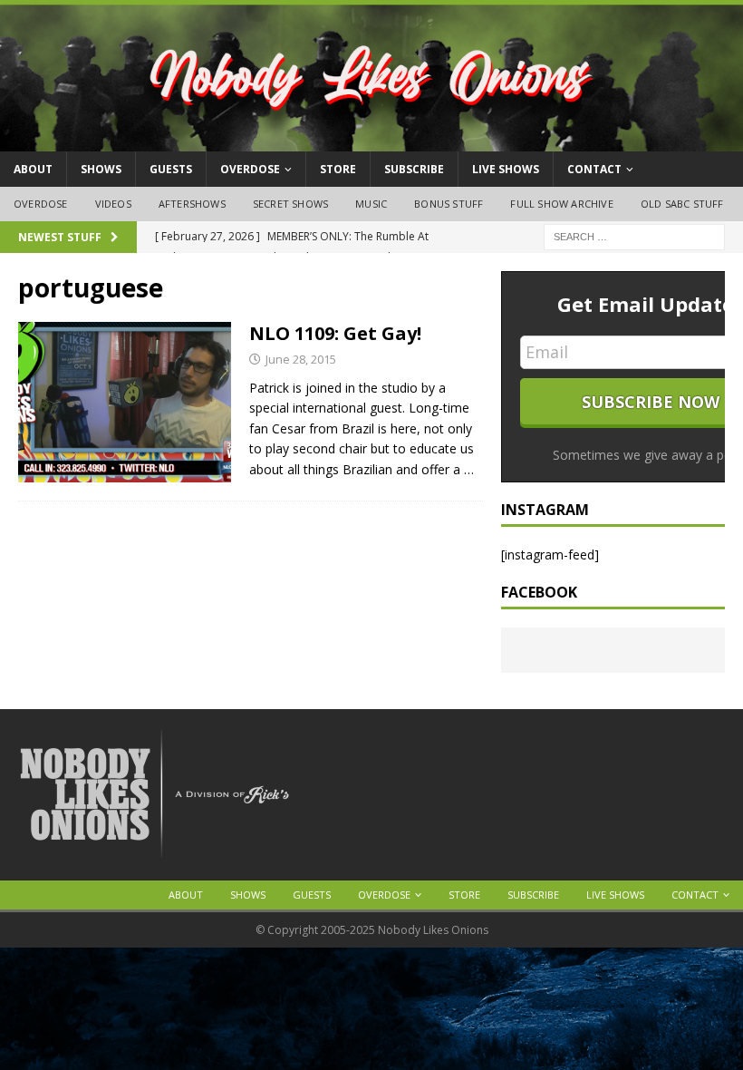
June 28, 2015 (300, 359)
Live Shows (505, 169)
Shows (101, 169)
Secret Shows (290, 203)
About (33, 169)
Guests (171, 169)
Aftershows (192, 203)
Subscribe (414, 169)
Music (371, 203)
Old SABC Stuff (682, 203)
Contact (594, 169)
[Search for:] (634, 235)
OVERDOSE (250, 169)
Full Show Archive (561, 203)
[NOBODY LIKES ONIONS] (371, 141)
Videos (113, 203)
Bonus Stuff (448, 203)
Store (338, 169)
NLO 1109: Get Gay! (335, 333)
